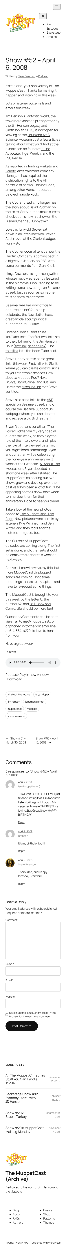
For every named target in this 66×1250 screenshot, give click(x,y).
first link (20, 346)
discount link (31, 387)
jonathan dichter (34, 701)
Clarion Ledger (44, 238)
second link (36, 346)
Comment (12, 920)
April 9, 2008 (25, 831)
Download (14, 679)
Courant (18, 202)
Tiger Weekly (31, 153)
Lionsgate (13, 175)
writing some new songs (24, 287)
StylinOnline (26, 382)
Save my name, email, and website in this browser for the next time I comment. (32, 1014)
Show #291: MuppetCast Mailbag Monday (25, 1129)
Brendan (23, 835)
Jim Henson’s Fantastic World (27, 116)
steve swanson (16, 716)
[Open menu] (56, 7)
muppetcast (15, 708)
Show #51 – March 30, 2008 (16, 740)
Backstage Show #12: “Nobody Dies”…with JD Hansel (22, 1097)
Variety (11, 171)
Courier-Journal (24, 251)
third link (12, 350)
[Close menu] (43, 16)
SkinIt (53, 363)
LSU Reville (14, 158)
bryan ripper (42, 694)
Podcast (43, 76)
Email (9, 980)
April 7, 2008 (25, 782)
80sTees (49, 382)
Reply (21, 822)
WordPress (54, 1242)
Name (10, 964)
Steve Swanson (26, 76)
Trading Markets (39, 166)
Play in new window (34, 674)
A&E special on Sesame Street (29, 401)
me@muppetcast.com (39, 621)
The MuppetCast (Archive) (26, 1175)
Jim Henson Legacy (26, 125)
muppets (32, 708)
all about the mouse (19, 694)
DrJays (10, 382)
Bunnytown (39, 221)
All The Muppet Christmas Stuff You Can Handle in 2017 (25, 1079)
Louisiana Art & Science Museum (28, 137)
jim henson (14, 701)
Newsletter (36, 314)
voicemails (36, 103)
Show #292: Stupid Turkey (16, 1115)
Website (10, 996)
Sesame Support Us (38, 409)
